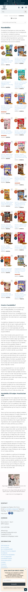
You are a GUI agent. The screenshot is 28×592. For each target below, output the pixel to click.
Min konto (4, 566)
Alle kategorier (5, 545)
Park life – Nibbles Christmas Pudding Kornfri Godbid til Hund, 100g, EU (6, 247)
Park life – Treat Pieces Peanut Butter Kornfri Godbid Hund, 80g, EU (6, 270)
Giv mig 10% (14, 584)
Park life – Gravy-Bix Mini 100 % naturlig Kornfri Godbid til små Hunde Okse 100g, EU (20, 204)
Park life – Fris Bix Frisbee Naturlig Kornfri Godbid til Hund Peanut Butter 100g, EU (21, 107)
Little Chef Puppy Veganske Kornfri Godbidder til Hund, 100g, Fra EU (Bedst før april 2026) (7, 61)
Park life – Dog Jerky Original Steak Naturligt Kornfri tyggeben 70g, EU (7, 226)
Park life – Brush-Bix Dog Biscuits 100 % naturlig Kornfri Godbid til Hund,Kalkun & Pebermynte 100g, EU (21, 84)
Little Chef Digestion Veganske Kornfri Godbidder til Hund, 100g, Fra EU (7, 83)
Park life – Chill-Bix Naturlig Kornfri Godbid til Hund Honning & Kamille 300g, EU (20, 295)
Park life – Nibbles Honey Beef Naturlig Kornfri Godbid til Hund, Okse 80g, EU (20, 179)
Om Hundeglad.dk (6, 556)
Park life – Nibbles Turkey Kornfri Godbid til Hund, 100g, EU (21, 226)
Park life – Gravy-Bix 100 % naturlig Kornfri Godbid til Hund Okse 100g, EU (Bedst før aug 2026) (21, 60)
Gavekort (3, 564)
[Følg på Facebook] (9, 513)
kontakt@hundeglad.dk (11, 509)
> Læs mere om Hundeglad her (13, 494)
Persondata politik (6, 560)
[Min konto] (19, 7)
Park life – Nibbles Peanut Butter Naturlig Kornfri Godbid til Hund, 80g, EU (7, 203)
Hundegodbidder (13, 15)
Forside (6, 15)
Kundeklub (4, 553)
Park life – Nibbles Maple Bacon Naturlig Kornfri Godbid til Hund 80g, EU (7, 156)
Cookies (3, 562)
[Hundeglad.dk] (8, 7)
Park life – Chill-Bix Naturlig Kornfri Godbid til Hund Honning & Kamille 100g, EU (6, 179)
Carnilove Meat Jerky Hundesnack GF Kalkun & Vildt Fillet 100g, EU (7, 295)
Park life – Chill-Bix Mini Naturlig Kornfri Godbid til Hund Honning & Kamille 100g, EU (6, 107)
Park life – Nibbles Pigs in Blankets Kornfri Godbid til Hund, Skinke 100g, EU (21, 247)
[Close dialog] (25, 570)
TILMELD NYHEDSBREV (8, 554)
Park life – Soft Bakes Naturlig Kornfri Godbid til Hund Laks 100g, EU (6, 132)
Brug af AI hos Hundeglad (8, 551)
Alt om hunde (5, 547)
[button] (22, 7)
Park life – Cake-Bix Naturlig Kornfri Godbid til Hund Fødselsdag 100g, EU (21, 156)
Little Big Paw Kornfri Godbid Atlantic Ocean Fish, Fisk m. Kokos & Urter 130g (20, 270)
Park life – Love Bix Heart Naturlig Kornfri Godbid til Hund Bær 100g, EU (20, 132)
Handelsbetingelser (6, 558)
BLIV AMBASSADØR (7, 549)
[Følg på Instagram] (12, 513)
